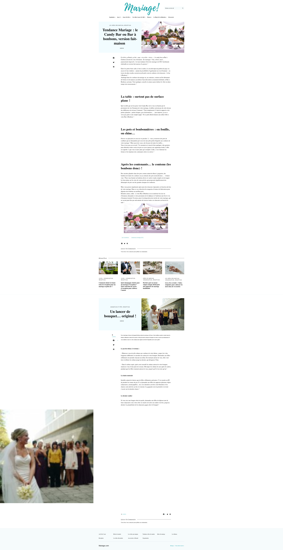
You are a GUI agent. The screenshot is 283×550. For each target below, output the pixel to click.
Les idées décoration (116, 25)
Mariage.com (104, 546)
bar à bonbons (125, 237)
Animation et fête (116, 307)
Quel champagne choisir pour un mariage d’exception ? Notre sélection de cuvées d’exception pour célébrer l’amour (130, 286)
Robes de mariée (117, 534)
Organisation (108, 278)
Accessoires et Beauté (133, 538)
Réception (127, 25)
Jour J (101, 278)
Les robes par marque (133, 534)
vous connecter (130, 251)
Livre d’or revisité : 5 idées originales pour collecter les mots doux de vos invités (174, 285)
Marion (122, 48)
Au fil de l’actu (102, 534)
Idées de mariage (148, 278)
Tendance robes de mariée (149, 534)
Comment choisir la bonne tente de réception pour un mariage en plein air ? (107, 285)
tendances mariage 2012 (137, 237)
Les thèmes (174, 534)
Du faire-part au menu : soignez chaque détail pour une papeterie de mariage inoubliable (151, 285)
